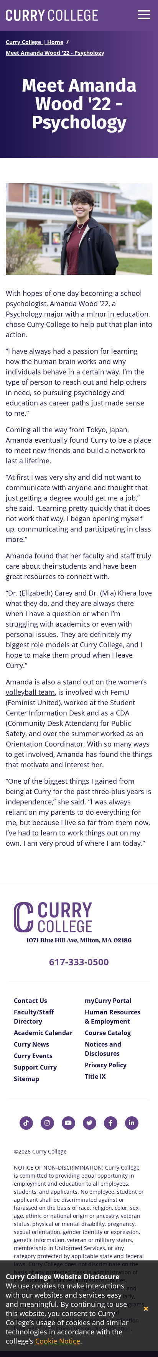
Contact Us (30, 1000)
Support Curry (35, 1067)
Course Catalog (108, 1033)
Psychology (24, 313)
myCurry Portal (108, 1000)
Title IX (95, 1076)
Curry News (31, 1044)
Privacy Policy (106, 1065)
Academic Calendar (43, 1033)
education (132, 313)
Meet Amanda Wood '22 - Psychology (55, 52)
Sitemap (26, 1079)
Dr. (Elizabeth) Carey (40, 592)
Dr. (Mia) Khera (113, 592)
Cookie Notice (57, 1341)
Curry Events (33, 1056)
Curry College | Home (34, 42)
